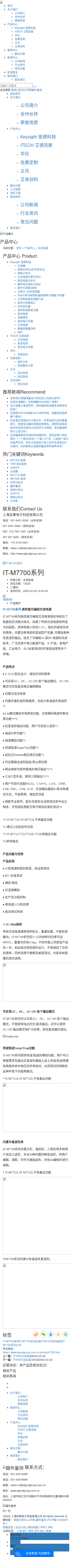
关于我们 (12, 9)
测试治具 (23, 384)
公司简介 (20, 13)
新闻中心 (12, 57)
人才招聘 (15, 189)
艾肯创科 (20, 46)
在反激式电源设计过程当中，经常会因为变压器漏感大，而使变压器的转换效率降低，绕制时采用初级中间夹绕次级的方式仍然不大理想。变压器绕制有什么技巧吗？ (38, 425)
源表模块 (23, 317)
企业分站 (20, 1527)
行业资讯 (20, 64)
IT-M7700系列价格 (30, 1341)
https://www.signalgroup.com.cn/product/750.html (31, 1352)
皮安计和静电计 (27, 302)
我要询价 (8, 599)
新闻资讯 (15, 196)
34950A (14, 467)
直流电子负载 (25, 321)
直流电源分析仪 (27, 280)
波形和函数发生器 (28, 310)
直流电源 (23, 313)
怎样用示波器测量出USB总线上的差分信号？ (36, 398)
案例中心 (12, 50)
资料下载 (15, 193)
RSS (43, 1527)
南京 (30, 1531)
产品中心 (12, 24)
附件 (20, 332)
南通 (48, 1531)
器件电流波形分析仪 (29, 284)
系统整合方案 (25, 365)
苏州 (36, 1531)
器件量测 (37, 90)
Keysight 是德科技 (25, 28)
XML (50, 1527)
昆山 (42, 1531)
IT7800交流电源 (22, 1356)
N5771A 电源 (17, 475)
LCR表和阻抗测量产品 (30, 299)
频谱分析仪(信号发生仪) (31, 269)
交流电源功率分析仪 (29, 276)
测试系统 (23, 376)
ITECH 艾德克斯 (24, 31)
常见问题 (20, 68)
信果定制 (20, 39)
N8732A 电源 (17, 478)
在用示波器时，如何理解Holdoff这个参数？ (35, 402)
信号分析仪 (16, 482)
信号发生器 (24, 306)
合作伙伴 (20, 16)
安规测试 (23, 354)
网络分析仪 (17, 90)
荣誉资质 (20, 20)
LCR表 (28, 90)
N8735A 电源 (17, 460)
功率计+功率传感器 (29, 291)
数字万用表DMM (27, 288)
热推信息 (8, 1527)
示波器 (21, 265)
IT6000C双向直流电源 (26, 1359)
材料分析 (23, 361)
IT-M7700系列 (11, 1341)
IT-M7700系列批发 (51, 1341)
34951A (14, 493)
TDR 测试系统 (18, 464)
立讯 (17, 42)
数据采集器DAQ (27, 328)
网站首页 (15, 93)
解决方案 (20, 53)
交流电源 (43, 248)
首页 (10, 5)
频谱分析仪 (16, 489)
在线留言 (12, 72)
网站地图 (33, 1527)
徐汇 (25, 1531)
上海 (19, 1531)
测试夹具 (23, 373)
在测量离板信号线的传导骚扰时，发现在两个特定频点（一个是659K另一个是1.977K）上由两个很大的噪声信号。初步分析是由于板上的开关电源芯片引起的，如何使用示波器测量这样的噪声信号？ (39, 440)
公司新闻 (20, 61)
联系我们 (12, 76)
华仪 (17, 35)
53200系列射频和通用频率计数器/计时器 (41, 295)
